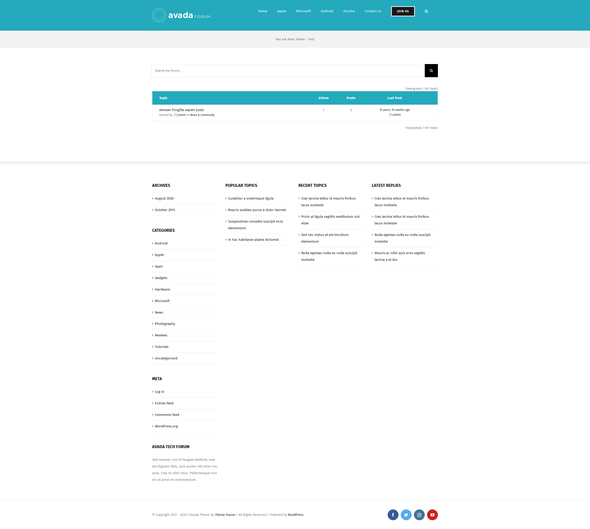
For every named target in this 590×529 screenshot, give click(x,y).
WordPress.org (166, 426)
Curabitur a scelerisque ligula (251, 198)
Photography (165, 324)
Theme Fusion (225, 515)
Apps (159, 266)
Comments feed (167, 415)
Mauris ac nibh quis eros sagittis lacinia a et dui (400, 256)
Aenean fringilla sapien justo (181, 110)
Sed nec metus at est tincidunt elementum (324, 238)
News (159, 312)
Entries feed (164, 403)
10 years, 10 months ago (395, 110)
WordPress (296, 515)
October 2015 (165, 210)
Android (161, 243)
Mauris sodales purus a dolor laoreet (257, 210)
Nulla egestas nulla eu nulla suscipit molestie (329, 256)
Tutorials (161, 347)
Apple (159, 255)
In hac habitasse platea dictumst (253, 240)
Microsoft (162, 301)
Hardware (162, 289)
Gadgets (161, 278)
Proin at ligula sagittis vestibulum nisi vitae (330, 220)
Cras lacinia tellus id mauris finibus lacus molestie (328, 201)
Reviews (161, 335)
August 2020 (164, 198)
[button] (426, 11)
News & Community (202, 115)
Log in (159, 392)
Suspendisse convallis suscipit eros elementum (255, 224)
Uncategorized (166, 358)
